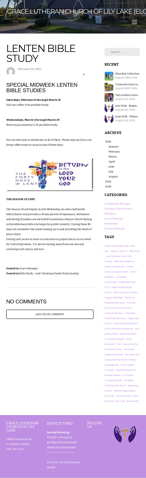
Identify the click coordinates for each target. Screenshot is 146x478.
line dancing (132, 401)
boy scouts (109, 396)
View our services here (60, 452)
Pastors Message (115, 228)
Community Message (117, 203)
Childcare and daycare (124, 261)
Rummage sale (112, 365)
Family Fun (129, 297)
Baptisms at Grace (118, 251)
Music (129, 339)
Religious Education (114, 354)
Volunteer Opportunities (125, 391)
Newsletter (111, 223)
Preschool (129, 349)
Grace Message (28, 268)
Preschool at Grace (113, 349)
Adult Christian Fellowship (117, 246)
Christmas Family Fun (115, 266)
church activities (124, 396)
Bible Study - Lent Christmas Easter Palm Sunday (49, 273)
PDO (119, 344)
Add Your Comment (50, 314)
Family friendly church (115, 303)
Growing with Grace (114, 313)
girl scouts (120, 401)
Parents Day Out (130, 344)
